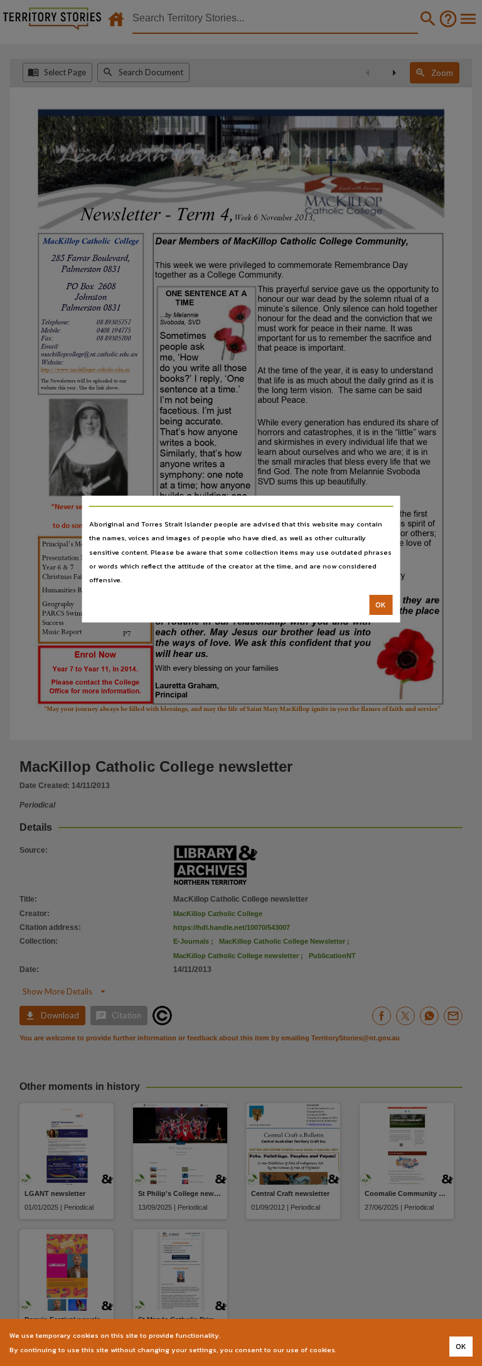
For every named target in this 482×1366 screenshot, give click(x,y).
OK (380, 605)
